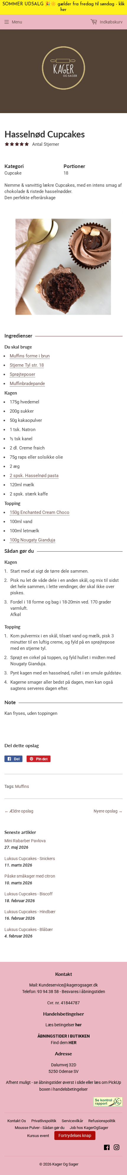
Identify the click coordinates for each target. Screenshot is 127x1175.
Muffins (22, 786)
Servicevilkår (72, 1121)
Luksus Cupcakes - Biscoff (28, 893)
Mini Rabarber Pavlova (25, 840)
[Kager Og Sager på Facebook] (107, 1148)
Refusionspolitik (101, 1121)
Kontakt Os (16, 1121)
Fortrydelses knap (74, 1135)
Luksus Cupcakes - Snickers (29, 858)
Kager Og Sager (65, 1164)
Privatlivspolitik (43, 1121)
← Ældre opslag (18, 811)
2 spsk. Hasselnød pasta (34, 475)
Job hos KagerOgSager (89, 1127)
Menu (17, 22)
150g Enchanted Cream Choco (39, 512)
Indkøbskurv (111, 22)
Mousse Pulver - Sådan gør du (39, 1127)
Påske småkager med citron (29, 876)
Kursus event (38, 1135)
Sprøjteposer (22, 374)
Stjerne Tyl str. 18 (27, 365)
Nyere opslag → (108, 811)
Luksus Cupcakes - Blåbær (28, 929)
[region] (63, 7)
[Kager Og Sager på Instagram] (117, 1148)
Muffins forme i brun (30, 356)
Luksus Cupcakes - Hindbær (30, 911)
